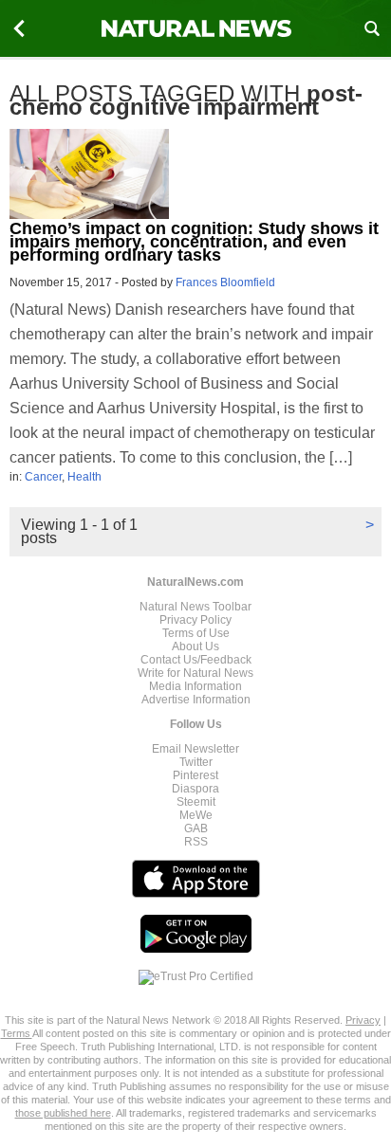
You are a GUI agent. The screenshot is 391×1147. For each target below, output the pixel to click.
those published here (63, 1113)
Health (84, 476)
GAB (196, 828)
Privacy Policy (195, 620)
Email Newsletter (195, 749)
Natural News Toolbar (195, 606)
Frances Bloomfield (225, 282)
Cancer (43, 476)
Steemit (196, 802)
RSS (196, 841)
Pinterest (195, 775)
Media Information (195, 686)
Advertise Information (196, 699)
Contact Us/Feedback (195, 659)
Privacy (363, 1020)
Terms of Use (196, 633)
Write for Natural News (195, 673)
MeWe (196, 815)
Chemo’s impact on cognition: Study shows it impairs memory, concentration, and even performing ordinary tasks (194, 241)
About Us (195, 646)
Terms (16, 1033)
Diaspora (195, 788)
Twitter (196, 762)
